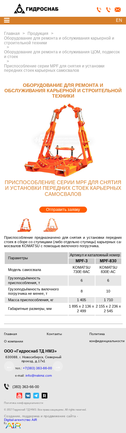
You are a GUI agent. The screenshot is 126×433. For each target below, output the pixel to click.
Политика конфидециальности (23, 402)
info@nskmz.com (39, 375)
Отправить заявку (63, 209)
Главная (10, 334)
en (119, 20)
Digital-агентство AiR (20, 420)
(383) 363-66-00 (25, 387)
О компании (13, 341)
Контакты (54, 334)
